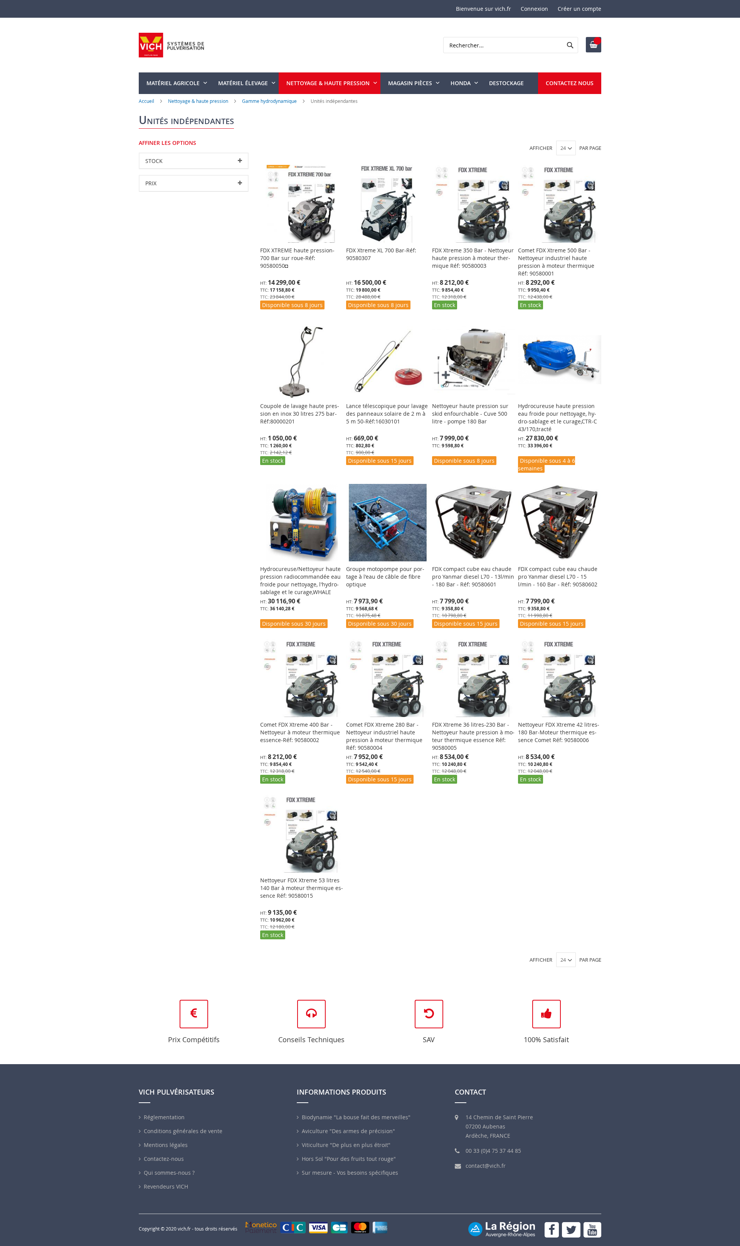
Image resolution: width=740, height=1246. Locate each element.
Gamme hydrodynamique (270, 101)
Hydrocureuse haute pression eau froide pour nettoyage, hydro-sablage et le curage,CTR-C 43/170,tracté (557, 417)
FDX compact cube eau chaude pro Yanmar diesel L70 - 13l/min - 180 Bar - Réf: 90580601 (473, 576)
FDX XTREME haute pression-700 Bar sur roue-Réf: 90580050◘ (297, 258)
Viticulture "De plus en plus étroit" (346, 1145)
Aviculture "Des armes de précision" (348, 1131)
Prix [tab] (150, 183)
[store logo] (171, 45)
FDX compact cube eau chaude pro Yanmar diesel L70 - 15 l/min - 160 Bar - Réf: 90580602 (557, 576)
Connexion (534, 8)
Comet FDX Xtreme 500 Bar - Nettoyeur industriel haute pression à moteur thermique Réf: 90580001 (556, 262)
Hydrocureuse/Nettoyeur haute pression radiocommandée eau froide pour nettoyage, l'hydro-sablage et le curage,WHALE (300, 580)
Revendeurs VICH (166, 1186)
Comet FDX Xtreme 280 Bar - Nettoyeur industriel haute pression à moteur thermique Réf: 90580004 (384, 736)
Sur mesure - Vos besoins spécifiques (350, 1172)
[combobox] (510, 45)
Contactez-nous (164, 1158)
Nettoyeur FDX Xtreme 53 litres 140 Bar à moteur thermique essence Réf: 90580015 (301, 888)
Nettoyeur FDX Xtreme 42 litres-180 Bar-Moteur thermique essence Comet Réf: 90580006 (558, 732)
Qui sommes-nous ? (169, 1172)
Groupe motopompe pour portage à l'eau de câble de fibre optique (385, 576)
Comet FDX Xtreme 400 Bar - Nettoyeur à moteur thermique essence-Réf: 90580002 (300, 732)
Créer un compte (579, 8)
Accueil (146, 101)
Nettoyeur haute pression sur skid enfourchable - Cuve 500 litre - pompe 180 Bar (470, 413)
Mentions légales (166, 1145)
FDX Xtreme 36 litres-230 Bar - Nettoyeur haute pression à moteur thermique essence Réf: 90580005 (473, 736)
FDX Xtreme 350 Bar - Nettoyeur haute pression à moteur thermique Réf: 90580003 (473, 258)
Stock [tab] (154, 161)
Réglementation (164, 1117)
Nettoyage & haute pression (198, 101)
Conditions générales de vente (183, 1131)
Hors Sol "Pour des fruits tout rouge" (349, 1158)
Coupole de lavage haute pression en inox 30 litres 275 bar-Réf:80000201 (299, 413)
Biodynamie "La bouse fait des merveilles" (356, 1117)
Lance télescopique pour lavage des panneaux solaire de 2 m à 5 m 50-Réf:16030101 (387, 413)
